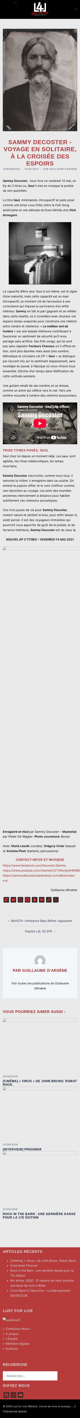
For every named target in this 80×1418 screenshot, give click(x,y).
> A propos (11, 1334)
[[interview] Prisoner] (40, 1113)
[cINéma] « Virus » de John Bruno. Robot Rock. (43, 1261)
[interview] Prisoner (22, 1149)
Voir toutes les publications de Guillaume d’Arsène (40, 985)
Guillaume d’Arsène (63, 169)
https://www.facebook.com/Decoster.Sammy (34, 865)
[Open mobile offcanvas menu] (15, 2)
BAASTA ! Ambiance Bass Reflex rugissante (41, 921)
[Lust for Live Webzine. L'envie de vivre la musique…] (40, 9)
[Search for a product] (75, 9)
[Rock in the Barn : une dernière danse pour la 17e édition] (40, 1178)
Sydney (22, 1411)
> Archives (10, 1348)
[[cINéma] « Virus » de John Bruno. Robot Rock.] (40, 1045)
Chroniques (11, 169)
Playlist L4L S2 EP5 (38, 931)
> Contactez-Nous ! (17, 1329)
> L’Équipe (10, 1338)
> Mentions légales (16, 1343)
